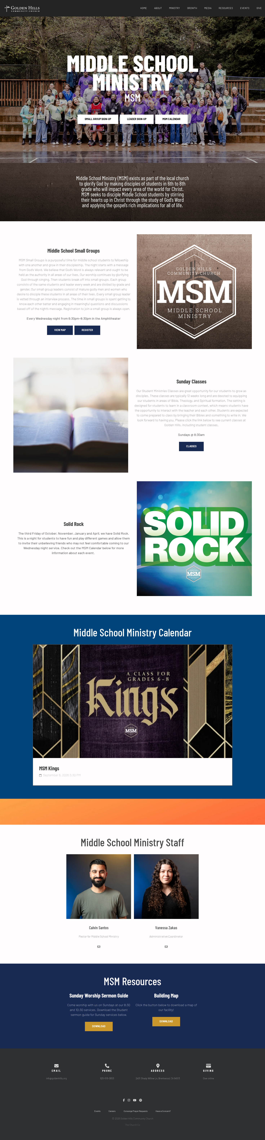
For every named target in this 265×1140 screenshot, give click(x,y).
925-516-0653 (107, 1078)
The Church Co (132, 1125)
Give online (208, 1078)
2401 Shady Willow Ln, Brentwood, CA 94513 (158, 1078)
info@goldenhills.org (56, 1078)
